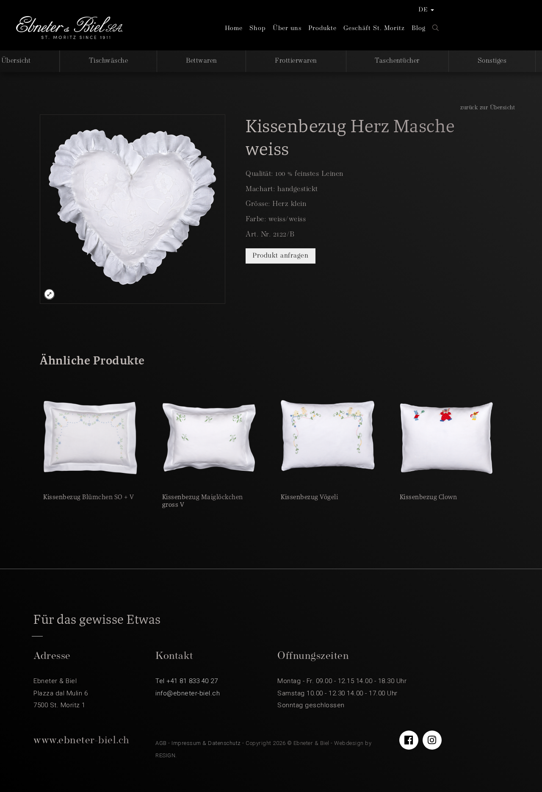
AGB (161, 743)
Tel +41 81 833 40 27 (186, 681)
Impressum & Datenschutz (206, 743)
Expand (49, 294)
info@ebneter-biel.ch (187, 693)
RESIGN (165, 755)
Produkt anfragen (280, 256)
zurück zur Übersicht (487, 108)
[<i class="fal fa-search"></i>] (435, 28)
